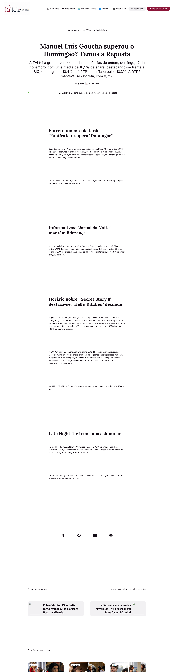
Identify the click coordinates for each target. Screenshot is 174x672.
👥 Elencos (104, 8)
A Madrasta (33, 665)
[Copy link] (111, 535)
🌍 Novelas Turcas (87, 8)
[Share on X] (63, 535)
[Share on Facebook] (79, 535)
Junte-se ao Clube (158, 8)
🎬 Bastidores (119, 8)
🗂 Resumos (53, 8)
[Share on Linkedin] (95, 535)
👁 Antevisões (68, 8)
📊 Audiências (92, 83)
